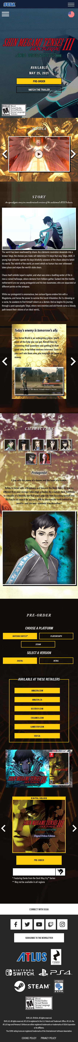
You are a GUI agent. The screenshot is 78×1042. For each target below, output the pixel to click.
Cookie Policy (29, 1038)
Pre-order (39, 860)
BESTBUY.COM (37, 708)
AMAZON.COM (37, 690)
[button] (5, 14)
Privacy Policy (48, 1038)
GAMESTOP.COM (37, 726)
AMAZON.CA (37, 699)
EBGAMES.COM (37, 717)
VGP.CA (37, 735)
